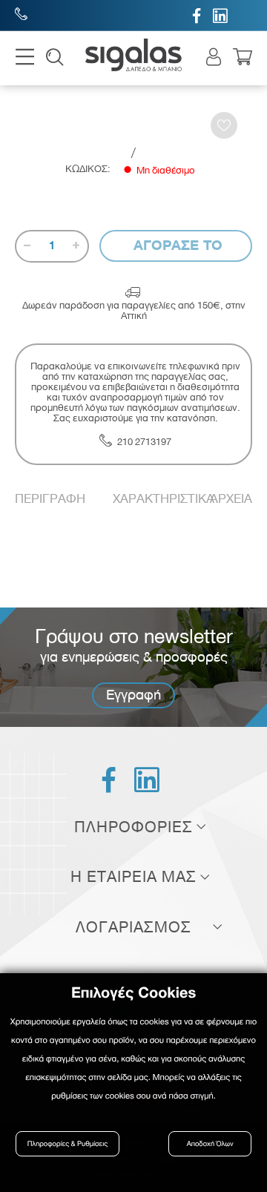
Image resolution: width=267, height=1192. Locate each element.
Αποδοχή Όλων (210, 1143)
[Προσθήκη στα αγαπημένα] (224, 125)
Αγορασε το (175, 245)
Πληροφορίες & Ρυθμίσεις (67, 1143)
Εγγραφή (133, 694)
